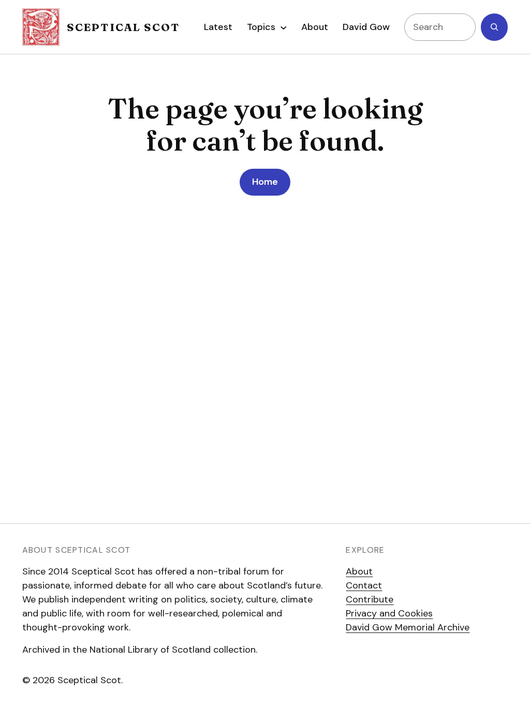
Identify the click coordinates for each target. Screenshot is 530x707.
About (359, 571)
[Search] (494, 27)
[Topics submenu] (283, 27)
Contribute (369, 599)
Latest (218, 27)
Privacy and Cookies (389, 613)
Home (265, 181)
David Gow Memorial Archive (407, 627)
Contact (364, 585)
